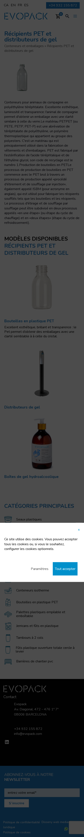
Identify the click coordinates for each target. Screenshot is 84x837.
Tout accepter (65, 568)
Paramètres (39, 568)
